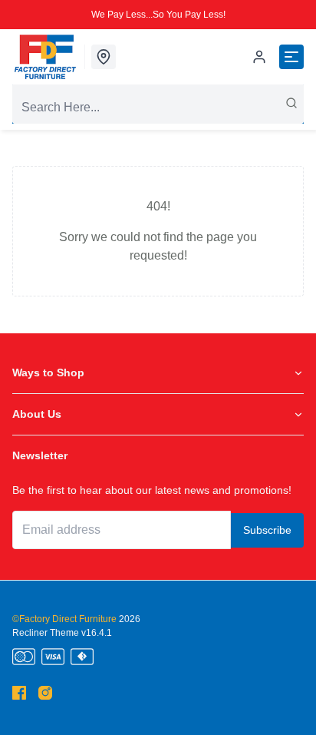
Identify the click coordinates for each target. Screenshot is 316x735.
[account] (259, 57)
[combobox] (158, 107)
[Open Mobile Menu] (291, 57)
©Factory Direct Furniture (64, 619)
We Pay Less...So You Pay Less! (158, 14)
